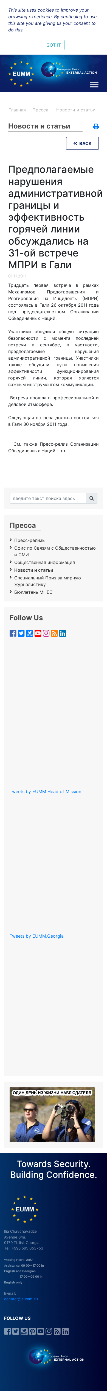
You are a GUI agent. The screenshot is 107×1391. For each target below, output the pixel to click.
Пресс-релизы (30, 540)
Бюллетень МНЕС (33, 592)
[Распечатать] (96, 127)
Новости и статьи (75, 110)
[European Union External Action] (53, 1356)
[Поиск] (91, 498)
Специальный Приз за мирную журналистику (47, 581)
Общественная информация (44, 562)
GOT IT (53, 45)
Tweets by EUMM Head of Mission (45, 791)
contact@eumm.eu (21, 1299)
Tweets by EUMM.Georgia (37, 936)
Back (84, 143)
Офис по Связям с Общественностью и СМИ (55, 551)
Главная (17, 110)
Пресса (41, 110)
